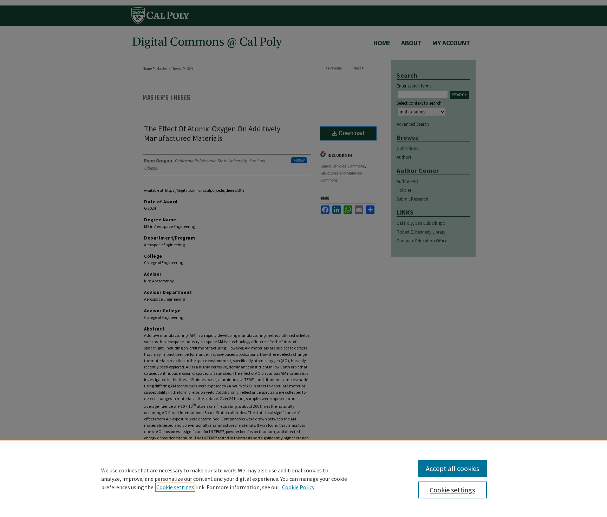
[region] (303, 478)
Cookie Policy (298, 487)
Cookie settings (175, 487)
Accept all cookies (452, 468)
